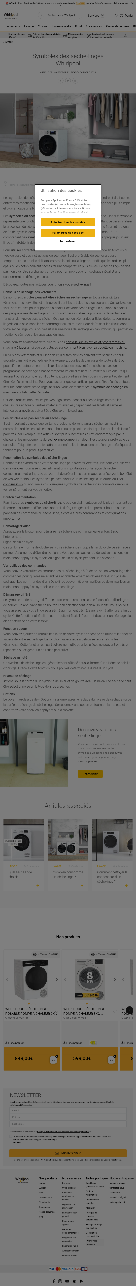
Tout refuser (68, 241)
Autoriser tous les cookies (68, 222)
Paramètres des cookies (68, 232)
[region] (68, 217)
